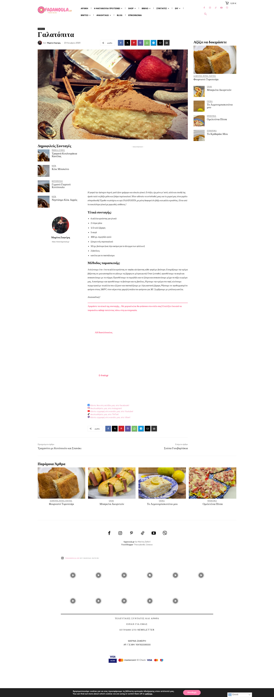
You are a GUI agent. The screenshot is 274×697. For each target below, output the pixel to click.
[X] (127, 43)
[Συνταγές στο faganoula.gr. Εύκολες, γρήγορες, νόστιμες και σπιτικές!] (55, 10)
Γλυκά (41, 29)
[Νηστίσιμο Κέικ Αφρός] (44, 202)
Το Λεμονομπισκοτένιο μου (220, 106)
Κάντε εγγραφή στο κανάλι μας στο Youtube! (111, 411)
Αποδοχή (191, 692)
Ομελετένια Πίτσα (217, 119)
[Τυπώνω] (167, 43)
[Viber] (227, 8)
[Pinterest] (134, 43)
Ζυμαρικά (212, 130)
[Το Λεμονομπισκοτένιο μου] (199, 106)
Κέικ (54, 165)
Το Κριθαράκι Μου (217, 133)
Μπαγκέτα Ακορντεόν (219, 89)
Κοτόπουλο (57, 181)
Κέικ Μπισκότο (60, 169)
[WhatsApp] (147, 43)
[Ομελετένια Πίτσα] (199, 120)
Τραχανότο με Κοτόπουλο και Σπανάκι (59, 448)
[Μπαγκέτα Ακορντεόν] (199, 91)
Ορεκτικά (211, 116)
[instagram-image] (73, 575)
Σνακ (209, 86)
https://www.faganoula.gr (60, 242)
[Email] (160, 43)
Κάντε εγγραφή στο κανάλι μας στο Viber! (110, 417)
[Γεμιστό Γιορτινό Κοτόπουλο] (44, 186)
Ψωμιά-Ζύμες (58, 150)
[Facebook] (204, 8)
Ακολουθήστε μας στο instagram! (106, 408)
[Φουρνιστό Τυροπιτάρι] (215, 60)
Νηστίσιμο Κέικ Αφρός (64, 199)
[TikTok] (215, 8)
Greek (235, 694)
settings (148, 694)
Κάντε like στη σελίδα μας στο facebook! (109, 405)
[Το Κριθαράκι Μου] (199, 135)
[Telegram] (153, 43)
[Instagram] (210, 8)
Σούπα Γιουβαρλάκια (176, 448)
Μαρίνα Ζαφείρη (53, 43)
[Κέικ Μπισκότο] (44, 171)
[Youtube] (221, 8)
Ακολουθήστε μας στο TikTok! (104, 414)
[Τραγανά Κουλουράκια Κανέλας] (44, 155)
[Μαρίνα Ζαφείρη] (40, 43)
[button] (205, 14)
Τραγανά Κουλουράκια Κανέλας (64, 155)
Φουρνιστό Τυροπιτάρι (206, 79)
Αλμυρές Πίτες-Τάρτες (205, 76)
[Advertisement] (138, 168)
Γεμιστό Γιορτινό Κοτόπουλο (61, 186)
